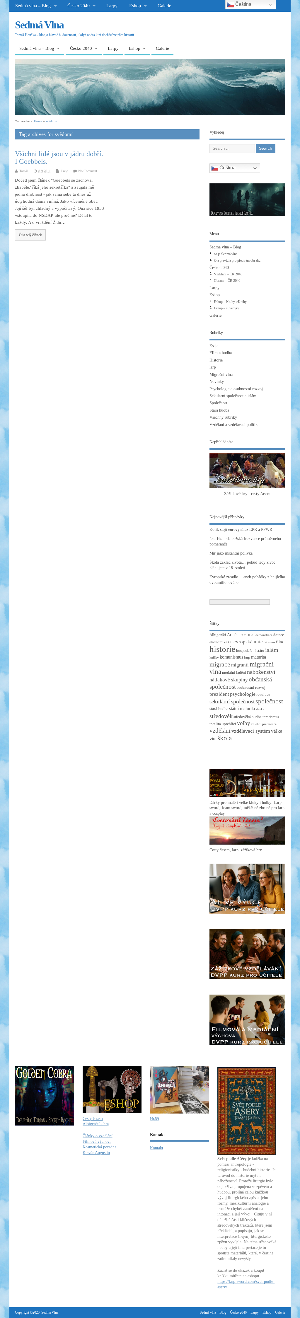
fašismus (269, 642)
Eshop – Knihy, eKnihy (230, 302)
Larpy (111, 5)
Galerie (164, 5)
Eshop (135, 5)
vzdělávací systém (250, 731)
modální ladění (234, 673)
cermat (248, 634)
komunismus (231, 656)
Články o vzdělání (97, 1136)
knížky (214, 657)
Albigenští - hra (96, 1124)
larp (212, 367)
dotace (278, 635)
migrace (219, 664)
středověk (221, 716)
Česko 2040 (78, 5)
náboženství (261, 672)
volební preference (264, 724)
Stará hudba (219, 410)
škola (224, 738)
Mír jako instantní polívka (231, 553)
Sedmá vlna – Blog (33, 5)
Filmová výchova (97, 1141)
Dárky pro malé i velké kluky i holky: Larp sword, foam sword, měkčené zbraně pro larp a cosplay (246, 808)
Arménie (234, 634)
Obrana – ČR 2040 (227, 281)
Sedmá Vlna (39, 25)
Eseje (64, 171)
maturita (258, 656)
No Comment (87, 171)
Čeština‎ (227, 167)
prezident (219, 694)
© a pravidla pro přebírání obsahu (237, 260)
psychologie (242, 694)
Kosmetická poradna (99, 1147)
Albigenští (217, 635)
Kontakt (156, 1148)
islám (271, 650)
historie (222, 649)
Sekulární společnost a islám (232, 396)
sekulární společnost (232, 701)
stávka (260, 709)
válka (276, 731)
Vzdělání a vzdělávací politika (234, 424)
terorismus (270, 717)
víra (213, 738)
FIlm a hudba (220, 353)
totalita (215, 724)
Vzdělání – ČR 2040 (228, 274)
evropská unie (248, 641)
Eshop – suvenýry (226, 308)
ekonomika (218, 642)
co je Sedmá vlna (225, 254)
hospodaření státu (250, 651)
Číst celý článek (30, 235)
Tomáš (23, 171)
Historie (216, 360)
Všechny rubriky (223, 417)
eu (230, 641)
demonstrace (263, 635)
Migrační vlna (221, 374)
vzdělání (220, 730)
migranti (240, 665)
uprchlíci (229, 724)
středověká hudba (247, 717)
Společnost (218, 403)
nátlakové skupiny (228, 680)
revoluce (263, 695)
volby (243, 723)
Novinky (216, 381)
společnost (269, 701)
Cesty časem (93, 1118)
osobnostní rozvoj (251, 688)
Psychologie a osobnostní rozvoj (236, 389)
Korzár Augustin (96, 1152)
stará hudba (218, 708)
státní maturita (242, 708)
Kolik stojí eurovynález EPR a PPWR (240, 529)
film (279, 642)
